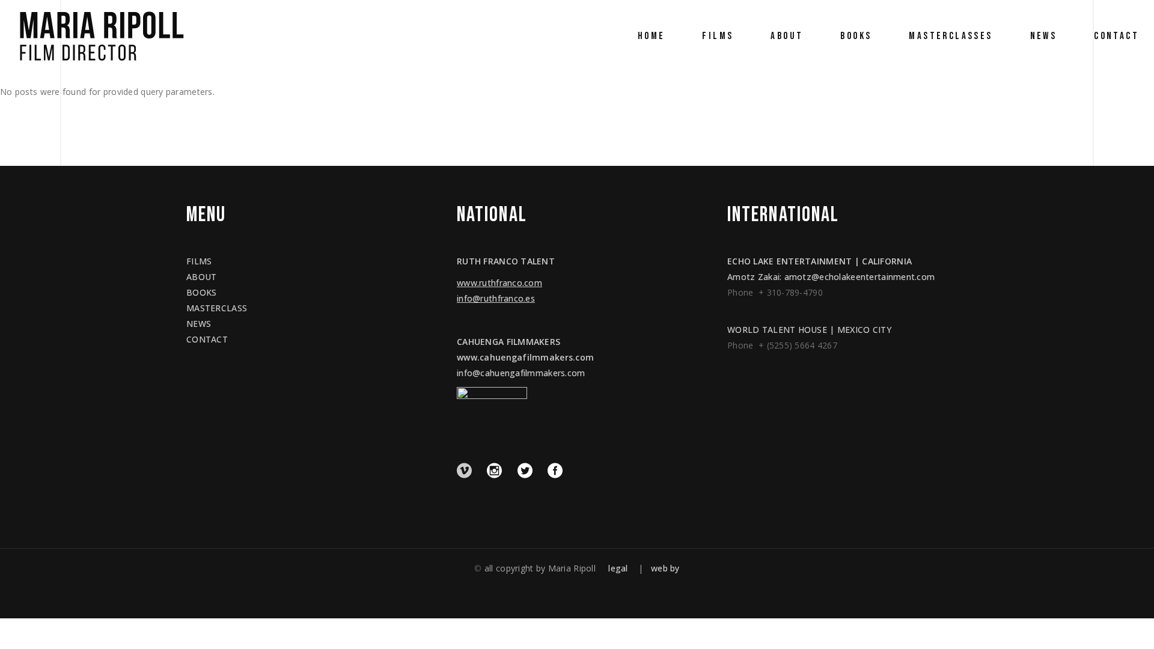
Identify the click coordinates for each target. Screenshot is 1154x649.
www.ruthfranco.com (499, 282)
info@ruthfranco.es (496, 298)
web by (665, 568)
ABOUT (201, 276)
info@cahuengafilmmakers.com (521, 373)
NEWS (198, 323)
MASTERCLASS (216, 308)
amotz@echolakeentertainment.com (859, 276)
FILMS (199, 261)
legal (617, 568)
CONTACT (207, 339)
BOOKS (201, 292)
